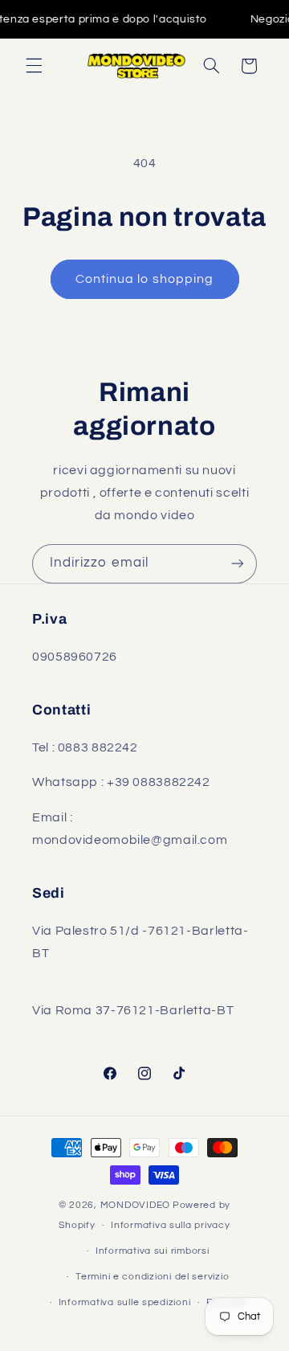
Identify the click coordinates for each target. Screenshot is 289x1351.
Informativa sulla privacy (170, 1225)
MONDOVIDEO (135, 1205)
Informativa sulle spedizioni (125, 1302)
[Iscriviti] (237, 563)
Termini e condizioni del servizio (152, 1276)
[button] (33, 65)
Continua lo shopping (144, 278)
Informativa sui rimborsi (153, 1251)
